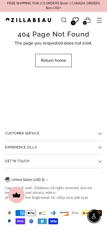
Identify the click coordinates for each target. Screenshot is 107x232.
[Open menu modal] (99, 20)
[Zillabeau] (28, 20)
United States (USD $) (28, 180)
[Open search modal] (63, 20)
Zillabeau (41, 188)
